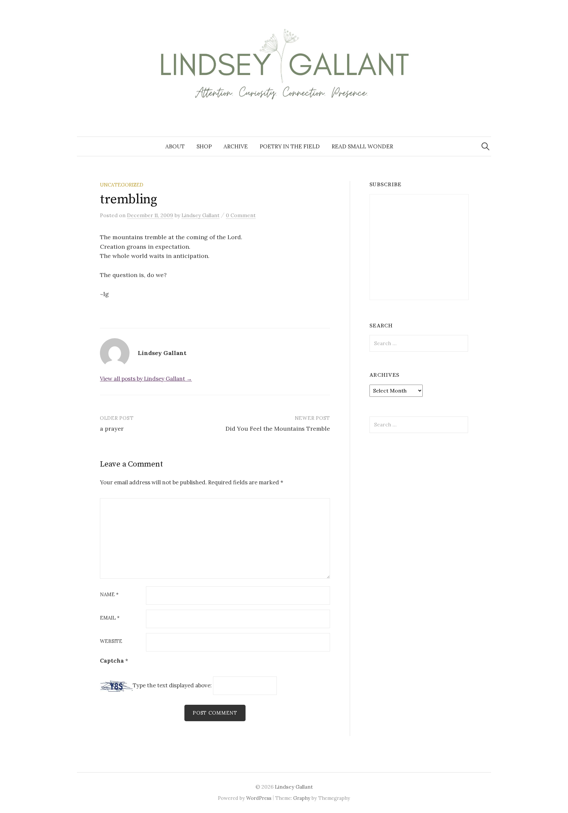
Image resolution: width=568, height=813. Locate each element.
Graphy (301, 798)
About (175, 146)
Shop (204, 146)
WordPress (259, 798)
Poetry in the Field (290, 146)
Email (110, 618)
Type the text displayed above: (172, 685)
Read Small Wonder (362, 146)
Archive (236, 146)
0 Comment (241, 215)
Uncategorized (121, 185)
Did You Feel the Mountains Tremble (277, 428)
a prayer (112, 428)
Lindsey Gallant (294, 786)
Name (109, 594)
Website (111, 641)
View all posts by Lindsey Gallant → (146, 378)
